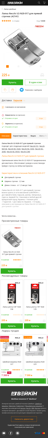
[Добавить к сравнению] (21, 266)
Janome (23, 408)
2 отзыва (15, 21)
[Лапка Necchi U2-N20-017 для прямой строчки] (12, 238)
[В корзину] (44, 3)
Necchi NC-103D (28, 149)
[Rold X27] (12, 348)
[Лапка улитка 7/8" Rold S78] (35, 293)
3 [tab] (29, 66)
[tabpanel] (24, 47)
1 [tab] (7, 66)
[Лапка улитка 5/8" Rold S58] (12, 293)
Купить (12, 82)
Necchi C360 (25, 152)
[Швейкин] (15, 3)
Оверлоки (12, 406)
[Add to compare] (42, 74)
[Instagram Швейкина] (18, 433)
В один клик (35, 82)
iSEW (32, 408)
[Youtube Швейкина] (4, 433)
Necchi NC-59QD (13, 152)
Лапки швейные (10, 9)
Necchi (28, 408)
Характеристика (20, 136)
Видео (33, 136)
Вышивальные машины (34, 406)
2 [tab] (18, 66)
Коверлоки (20, 406)
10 (21, 370)
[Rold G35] (35, 348)
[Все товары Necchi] (39, 28)
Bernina (37, 408)
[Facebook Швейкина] (11, 433)
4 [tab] (40, 66)
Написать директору (24, 419)
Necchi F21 (34, 146)
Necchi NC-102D (14, 149)
